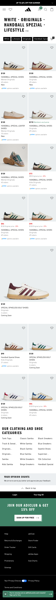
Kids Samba (7, 464)
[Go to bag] (52, 9)
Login (15, 495)
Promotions (9, 561)
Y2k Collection (44, 459)
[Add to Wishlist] (23, 48)
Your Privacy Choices (12, 581)
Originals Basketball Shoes (10, 454)
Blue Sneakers (44, 444)
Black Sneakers (45, 439)
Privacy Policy (33, 581)
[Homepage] (28, 10)
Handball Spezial (45, 464)
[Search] (45, 9)
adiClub (31, 534)
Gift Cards (32, 547)
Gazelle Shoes (44, 449)
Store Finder (33, 541)
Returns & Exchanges (13, 541)
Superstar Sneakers (42, 454)
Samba (5, 459)
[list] (24, 39)
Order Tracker (10, 547)
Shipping (8, 554)
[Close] (5, 594)
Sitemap (7, 568)
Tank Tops (6, 439)
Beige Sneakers (27, 464)
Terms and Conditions (13, 587)
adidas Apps (33, 554)
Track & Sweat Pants (8, 444)
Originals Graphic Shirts (8, 449)
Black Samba (26, 449)
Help (6, 534)
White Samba (26, 444)
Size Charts (32, 561)
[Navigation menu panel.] (4, 9)
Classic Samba (26, 439)
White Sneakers (27, 459)
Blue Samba (25, 454)
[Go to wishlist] (10, 9)
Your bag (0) (39, 495)
